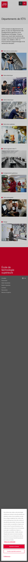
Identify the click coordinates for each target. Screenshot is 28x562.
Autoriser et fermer (14, 546)
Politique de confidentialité (9, 542)
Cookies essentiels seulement (14, 551)
